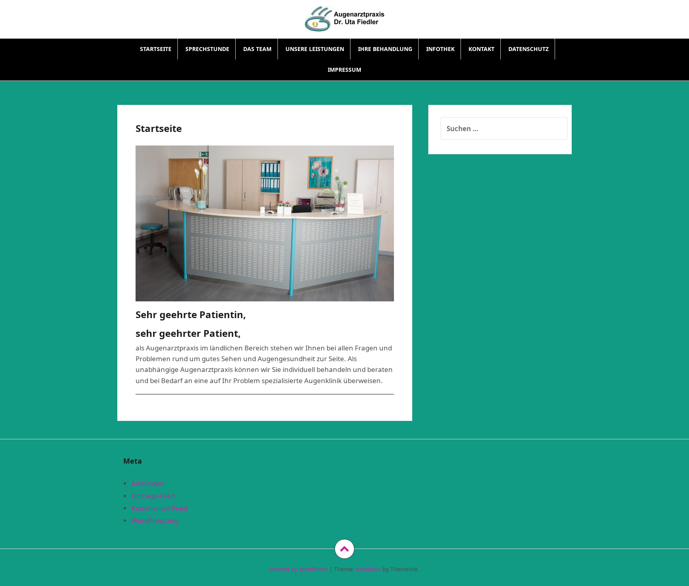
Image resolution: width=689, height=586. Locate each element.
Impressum (344, 69)
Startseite (155, 49)
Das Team (257, 49)
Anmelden (147, 483)
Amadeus (368, 569)
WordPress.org (154, 520)
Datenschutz (528, 49)
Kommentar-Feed (159, 508)
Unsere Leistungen (314, 49)
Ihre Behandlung (385, 49)
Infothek (440, 49)
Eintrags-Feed (153, 495)
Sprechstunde (207, 49)
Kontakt (481, 49)
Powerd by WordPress (299, 569)
